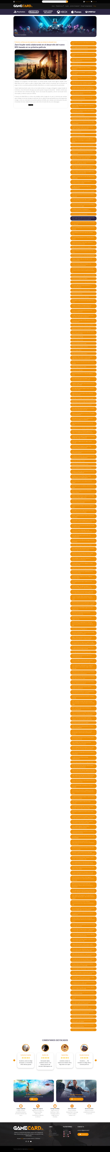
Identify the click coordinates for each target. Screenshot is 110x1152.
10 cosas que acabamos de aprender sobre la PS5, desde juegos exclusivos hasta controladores (83, 972)
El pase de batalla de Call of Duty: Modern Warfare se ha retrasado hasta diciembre (83, 935)
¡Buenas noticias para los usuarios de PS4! (81, 328)
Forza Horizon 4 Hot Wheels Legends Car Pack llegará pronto (82, 608)
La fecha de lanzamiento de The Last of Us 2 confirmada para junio (82, 656)
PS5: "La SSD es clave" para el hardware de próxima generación (81, 708)
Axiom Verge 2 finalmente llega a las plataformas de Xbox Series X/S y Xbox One (83, 172)
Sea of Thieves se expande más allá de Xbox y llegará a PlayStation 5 (82, 59)
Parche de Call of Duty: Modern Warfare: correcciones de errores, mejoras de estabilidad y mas (83, 903)
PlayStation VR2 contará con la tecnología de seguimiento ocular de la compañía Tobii (82, 357)
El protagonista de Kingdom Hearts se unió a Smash (82, 582)
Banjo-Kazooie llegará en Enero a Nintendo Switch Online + (81, 491)
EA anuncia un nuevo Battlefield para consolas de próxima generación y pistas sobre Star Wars (83, 949)
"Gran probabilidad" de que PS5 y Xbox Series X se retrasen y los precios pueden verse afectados (83, 713)
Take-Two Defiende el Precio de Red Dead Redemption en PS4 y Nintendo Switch (81, 157)
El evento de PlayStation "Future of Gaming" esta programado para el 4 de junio (83, 633)
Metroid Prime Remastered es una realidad (81, 247)
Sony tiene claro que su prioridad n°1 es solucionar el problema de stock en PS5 (81, 379)
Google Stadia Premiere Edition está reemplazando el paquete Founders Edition (82, 1007)
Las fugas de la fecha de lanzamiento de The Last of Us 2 (83, 997)
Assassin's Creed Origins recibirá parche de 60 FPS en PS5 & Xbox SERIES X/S (83, 471)
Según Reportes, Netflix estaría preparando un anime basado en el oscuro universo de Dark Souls (83, 167)
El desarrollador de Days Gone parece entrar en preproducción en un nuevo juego (82, 964)
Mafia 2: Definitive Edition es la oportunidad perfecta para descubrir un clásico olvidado (82, 637)
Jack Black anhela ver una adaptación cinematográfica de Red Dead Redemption (81, 210)
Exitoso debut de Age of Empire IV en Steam (82, 545)
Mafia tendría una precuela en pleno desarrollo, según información (82, 394)
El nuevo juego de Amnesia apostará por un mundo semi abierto (82, 286)
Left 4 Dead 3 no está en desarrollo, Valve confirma (81, 802)
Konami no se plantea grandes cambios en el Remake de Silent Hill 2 (82, 311)
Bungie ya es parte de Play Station (79, 353)
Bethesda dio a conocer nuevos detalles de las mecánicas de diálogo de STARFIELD (82, 418)
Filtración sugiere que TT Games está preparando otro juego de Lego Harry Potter (83, 162)
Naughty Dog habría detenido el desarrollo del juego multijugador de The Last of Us (82, 127)
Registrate (87, 1)
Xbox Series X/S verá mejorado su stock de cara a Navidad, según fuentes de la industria (83, 549)
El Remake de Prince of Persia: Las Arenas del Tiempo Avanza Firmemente (82, 97)
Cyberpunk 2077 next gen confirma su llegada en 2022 (83, 506)
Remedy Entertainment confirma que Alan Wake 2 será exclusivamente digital (83, 205)
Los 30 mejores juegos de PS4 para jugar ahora (82, 1016)
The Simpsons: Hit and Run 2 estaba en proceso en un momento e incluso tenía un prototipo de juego (82, 791)
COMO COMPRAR (77, 1099)
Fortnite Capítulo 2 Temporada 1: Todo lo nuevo (83, 969)
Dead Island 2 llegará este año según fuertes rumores (82, 442)
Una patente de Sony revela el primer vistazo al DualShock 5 (82, 913)
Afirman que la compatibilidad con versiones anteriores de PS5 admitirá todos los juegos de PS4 (82, 624)
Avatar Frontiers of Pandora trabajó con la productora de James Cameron (81, 264)
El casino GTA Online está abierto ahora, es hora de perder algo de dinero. (83, 925)
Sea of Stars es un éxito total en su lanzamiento (82, 145)
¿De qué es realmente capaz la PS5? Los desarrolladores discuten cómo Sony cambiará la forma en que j (83, 842)
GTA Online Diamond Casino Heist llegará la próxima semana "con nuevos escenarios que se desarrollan (82, 878)
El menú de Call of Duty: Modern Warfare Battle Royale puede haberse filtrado (82, 766)
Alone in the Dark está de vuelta (79, 343)
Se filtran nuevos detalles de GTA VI (80, 347)
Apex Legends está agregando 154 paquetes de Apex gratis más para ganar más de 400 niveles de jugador (83, 896)
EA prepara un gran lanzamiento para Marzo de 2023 (82, 301)
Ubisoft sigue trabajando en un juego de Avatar (82, 762)
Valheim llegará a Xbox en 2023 (79, 367)
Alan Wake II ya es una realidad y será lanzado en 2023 (83, 486)
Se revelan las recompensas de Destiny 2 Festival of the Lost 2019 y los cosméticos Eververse (83, 959)
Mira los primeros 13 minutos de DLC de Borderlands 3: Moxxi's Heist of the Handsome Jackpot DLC (82, 885)
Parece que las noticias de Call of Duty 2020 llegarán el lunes (82, 618)
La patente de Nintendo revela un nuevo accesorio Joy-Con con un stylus (83, 797)
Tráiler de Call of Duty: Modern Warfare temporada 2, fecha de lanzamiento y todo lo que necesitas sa (83, 771)
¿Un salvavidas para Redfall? (78, 115)
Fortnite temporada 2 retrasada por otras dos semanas (82, 785)
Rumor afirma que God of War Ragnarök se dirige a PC (83, 43)
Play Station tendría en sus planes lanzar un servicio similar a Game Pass (82, 501)
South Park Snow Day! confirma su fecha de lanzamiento (82, 78)
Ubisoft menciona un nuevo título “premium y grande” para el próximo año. (82, 243)
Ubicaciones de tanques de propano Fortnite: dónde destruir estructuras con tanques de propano (82, 732)
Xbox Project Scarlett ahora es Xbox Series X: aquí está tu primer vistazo (83, 868)
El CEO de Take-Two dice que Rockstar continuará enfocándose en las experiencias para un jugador (83, 603)
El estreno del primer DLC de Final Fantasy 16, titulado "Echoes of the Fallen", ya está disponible (83, 87)
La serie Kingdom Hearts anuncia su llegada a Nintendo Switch (82, 577)
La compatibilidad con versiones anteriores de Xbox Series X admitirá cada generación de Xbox (82, 863)
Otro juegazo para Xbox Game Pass (80, 47)
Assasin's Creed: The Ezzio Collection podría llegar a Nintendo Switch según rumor (83, 496)
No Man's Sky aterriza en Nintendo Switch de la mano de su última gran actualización (82, 316)
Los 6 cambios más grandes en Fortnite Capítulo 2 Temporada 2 (83, 753)
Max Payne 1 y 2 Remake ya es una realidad (82, 405)
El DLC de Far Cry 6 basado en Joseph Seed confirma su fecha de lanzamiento (81, 446)
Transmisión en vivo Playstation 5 (79, 629)
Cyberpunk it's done (76, 132)
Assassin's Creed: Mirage (77, 336)
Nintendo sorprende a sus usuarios (80, 51)
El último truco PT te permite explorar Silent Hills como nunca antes (83, 848)
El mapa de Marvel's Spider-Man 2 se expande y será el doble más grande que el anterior (82, 200)
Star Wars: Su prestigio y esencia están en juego (82, 398)
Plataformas (59, 6)
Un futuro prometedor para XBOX (79, 278)
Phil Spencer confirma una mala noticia (80, 118)
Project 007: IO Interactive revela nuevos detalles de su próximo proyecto (83, 111)
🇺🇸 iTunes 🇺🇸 (66, 1136)
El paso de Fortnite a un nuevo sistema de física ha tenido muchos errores (83, 781)
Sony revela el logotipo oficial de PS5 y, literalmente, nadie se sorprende (80, 827)
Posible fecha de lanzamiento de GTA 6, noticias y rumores (83, 697)
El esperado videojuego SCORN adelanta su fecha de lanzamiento (83, 320)
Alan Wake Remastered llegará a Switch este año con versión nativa (83, 389)
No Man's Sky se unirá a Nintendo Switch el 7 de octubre (83, 362)
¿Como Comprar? (75, 6)
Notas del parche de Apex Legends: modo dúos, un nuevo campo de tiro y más (83, 940)
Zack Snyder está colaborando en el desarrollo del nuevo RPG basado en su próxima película (83, 218)
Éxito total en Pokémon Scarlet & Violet (81, 290)
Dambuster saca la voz (77, 293)
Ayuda (67, 6)
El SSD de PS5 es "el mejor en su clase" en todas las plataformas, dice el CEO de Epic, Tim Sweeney (83, 642)
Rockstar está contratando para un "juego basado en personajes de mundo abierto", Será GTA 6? (83, 930)
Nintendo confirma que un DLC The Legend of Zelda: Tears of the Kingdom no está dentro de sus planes (83, 140)
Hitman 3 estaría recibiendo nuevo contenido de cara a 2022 (83, 516)
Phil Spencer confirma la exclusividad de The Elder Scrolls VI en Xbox (83, 526)
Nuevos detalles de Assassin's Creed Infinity (81, 467)
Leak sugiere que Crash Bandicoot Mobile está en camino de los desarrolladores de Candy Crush (83, 776)
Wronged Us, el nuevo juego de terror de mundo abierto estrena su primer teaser (83, 511)
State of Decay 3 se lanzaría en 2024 (80, 464)
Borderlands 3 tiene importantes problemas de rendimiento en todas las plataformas (82, 1012)
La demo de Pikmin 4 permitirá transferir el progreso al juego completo (81, 182)
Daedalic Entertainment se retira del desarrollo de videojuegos (83, 177)
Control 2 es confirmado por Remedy (80, 297)
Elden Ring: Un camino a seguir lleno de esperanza (83, 401)
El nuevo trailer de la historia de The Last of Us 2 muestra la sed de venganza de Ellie (82, 647)
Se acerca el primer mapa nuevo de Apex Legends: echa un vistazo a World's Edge (83, 987)
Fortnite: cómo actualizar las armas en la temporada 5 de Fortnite (81, 613)
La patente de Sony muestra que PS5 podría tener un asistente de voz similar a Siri (83, 982)
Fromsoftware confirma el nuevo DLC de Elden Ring (82, 233)
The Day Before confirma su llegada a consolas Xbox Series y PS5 (82, 563)
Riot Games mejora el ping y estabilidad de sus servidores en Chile (82, 572)
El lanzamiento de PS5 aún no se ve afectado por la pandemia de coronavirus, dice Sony (83, 692)
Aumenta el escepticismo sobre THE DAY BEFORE (83, 255)
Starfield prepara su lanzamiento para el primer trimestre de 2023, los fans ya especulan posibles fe (83, 270)
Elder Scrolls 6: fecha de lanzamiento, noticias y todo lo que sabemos (82, 726)
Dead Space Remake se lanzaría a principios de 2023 (82, 423)
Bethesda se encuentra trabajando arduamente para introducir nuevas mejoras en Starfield (82, 83)
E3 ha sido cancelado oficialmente (79, 214)
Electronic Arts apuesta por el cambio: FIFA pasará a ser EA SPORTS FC (83, 413)
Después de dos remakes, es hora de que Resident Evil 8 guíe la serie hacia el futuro (83, 672)
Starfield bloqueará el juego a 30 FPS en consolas (83, 191)
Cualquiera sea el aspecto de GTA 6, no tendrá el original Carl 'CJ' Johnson (82, 831)
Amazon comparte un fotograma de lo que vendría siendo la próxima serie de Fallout (81, 306)
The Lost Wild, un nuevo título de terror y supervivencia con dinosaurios (81, 559)
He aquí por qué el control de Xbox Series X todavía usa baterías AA (81, 687)
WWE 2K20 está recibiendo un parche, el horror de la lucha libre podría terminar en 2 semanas (83, 954)
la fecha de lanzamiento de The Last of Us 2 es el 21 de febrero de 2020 (83, 992)
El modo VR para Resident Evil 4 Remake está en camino (83, 238)
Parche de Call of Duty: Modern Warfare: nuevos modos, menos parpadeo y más (82, 858)
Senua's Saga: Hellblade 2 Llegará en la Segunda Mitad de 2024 (82, 106)
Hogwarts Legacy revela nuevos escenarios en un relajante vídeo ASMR (83, 384)
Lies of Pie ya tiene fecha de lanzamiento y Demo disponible (83, 195)
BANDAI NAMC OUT (76, 64)
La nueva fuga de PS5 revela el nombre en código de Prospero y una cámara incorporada (83, 977)
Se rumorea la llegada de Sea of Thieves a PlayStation (81, 68)
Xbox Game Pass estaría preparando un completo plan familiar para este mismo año (83, 409)
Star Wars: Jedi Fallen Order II (78, 461)
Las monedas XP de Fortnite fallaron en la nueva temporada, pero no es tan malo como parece (83, 748)
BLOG (34, 1099)
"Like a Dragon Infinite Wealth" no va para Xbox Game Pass (82, 73)
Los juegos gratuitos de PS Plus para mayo (81, 652)
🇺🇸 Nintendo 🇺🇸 (66, 1131)
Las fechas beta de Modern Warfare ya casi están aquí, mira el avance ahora (83, 1025)
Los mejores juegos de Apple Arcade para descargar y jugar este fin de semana (81, 1002)
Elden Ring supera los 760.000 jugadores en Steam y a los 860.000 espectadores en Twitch (82, 432)
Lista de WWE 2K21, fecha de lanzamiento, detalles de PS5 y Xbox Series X (81, 743)
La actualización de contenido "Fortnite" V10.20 (82, 1030)
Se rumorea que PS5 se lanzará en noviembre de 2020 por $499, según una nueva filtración (83, 908)
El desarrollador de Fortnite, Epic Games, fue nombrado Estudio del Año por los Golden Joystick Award (83, 919)
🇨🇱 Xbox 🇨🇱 (65, 1135)
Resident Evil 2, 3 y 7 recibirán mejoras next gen (82, 428)
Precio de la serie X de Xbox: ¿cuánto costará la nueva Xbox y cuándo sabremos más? (82, 822)
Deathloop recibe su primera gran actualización (82, 568)
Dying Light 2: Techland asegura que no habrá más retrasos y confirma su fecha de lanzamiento (83, 521)
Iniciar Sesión (18, 1)
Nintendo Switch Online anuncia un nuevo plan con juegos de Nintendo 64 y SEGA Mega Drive (82, 592)
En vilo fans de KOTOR (77, 102)
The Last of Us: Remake (77, 370)
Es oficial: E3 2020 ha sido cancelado (80, 722)
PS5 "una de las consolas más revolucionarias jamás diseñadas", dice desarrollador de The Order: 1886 (83, 702)
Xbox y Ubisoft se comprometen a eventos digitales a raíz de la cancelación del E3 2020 (82, 718)
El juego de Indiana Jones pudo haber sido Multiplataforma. (81, 187)
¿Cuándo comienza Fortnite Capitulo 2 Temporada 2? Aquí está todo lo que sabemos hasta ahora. (83, 817)
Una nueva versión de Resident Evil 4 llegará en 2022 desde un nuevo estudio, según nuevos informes (82, 666)
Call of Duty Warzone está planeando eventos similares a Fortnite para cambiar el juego (82, 661)
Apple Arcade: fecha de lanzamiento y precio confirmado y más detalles (82, 1020)
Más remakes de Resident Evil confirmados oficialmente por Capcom (81, 92)
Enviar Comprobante (86, 6)
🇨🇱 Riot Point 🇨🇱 (67, 1133)
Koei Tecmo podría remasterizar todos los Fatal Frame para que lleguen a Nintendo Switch (82, 554)
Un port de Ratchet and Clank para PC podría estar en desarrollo (83, 223)
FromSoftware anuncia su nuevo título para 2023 (83, 282)
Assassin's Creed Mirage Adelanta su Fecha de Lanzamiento (82, 152)
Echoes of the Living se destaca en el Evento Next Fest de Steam (83, 122)
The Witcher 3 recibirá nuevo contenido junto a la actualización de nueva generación (83, 456)
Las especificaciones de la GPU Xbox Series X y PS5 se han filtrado (83, 836)
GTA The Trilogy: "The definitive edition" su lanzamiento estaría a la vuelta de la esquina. (82, 587)
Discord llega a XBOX (76, 350)
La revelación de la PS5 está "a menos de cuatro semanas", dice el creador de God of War (82, 807)
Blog (94, 6)
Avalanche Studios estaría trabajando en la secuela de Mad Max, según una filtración (83, 437)
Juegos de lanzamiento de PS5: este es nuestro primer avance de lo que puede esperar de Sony (82, 944)
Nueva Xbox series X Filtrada (78, 135)
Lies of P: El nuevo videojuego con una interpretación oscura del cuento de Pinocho (82, 531)
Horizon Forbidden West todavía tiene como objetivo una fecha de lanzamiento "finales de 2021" (82, 597)
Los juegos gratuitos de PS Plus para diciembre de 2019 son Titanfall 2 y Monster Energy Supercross (83, 890)
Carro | (94, 1)
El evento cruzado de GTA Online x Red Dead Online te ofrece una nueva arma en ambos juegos (83, 853)
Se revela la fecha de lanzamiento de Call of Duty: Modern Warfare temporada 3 (83, 682)
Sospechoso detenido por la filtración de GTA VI (82, 325)
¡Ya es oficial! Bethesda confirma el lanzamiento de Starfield (83, 228)
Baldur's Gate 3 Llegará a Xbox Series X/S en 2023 (83, 148)
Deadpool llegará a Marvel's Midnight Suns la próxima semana (82, 259)
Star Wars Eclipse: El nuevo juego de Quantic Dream (82, 481)
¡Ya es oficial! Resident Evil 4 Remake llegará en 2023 (82, 374)
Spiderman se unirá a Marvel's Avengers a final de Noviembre (83, 540)
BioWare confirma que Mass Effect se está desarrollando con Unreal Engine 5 (81, 476)
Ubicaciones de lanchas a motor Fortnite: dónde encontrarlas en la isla (82, 738)
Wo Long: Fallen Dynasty (77, 340)
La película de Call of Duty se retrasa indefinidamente (80, 757)
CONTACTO (84, 1134)
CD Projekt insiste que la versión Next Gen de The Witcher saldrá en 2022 (83, 332)
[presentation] (14, 1060)
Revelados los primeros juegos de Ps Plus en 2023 (83, 275)
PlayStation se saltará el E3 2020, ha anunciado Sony (82, 812)
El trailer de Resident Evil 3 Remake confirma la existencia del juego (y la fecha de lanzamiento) (82, 872)
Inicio (53, 6)
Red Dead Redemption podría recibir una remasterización (81, 535)
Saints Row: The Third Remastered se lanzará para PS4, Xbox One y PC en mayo (83, 677)
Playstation (65, 1130)
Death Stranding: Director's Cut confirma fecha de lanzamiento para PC (83, 451)
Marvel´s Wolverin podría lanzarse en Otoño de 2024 (82, 251)
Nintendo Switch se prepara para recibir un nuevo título (83, 55)
